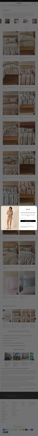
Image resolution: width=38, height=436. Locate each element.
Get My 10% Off (28, 221)
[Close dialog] (36, 206)
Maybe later (28, 223)
